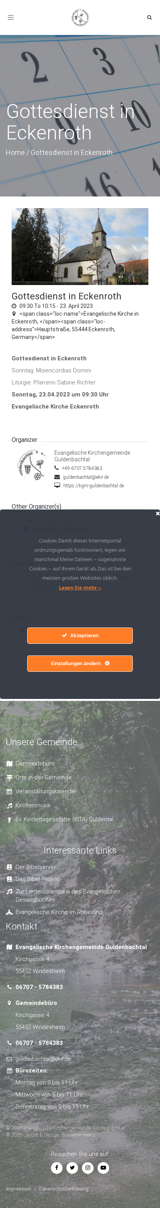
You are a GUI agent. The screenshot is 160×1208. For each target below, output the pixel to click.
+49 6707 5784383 (81, 468)
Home (15, 152)
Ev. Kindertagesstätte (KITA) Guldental (64, 819)
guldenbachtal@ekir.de (85, 477)
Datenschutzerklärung (64, 1189)
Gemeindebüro (35, 763)
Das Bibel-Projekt (38, 879)
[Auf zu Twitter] (72, 1167)
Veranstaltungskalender (46, 791)
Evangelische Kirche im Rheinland (59, 912)
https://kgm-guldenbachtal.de (93, 485)
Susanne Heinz (79, 1135)
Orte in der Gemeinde (44, 777)
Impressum (18, 1189)
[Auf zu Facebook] (57, 1167)
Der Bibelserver (36, 867)
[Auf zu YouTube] (103, 1167)
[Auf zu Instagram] (88, 1167)
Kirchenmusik (33, 805)
